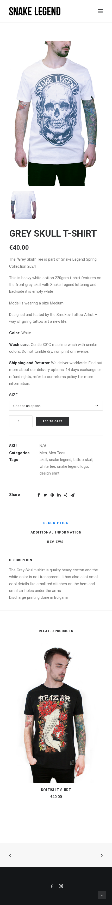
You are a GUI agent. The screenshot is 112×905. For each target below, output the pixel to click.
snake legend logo (72, 466)
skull (43, 459)
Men (43, 453)
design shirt (49, 473)
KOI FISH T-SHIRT (56, 790)
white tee (47, 466)
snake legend (60, 459)
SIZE (13, 395)
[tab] (56, 525)
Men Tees (57, 453)
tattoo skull (82, 459)
